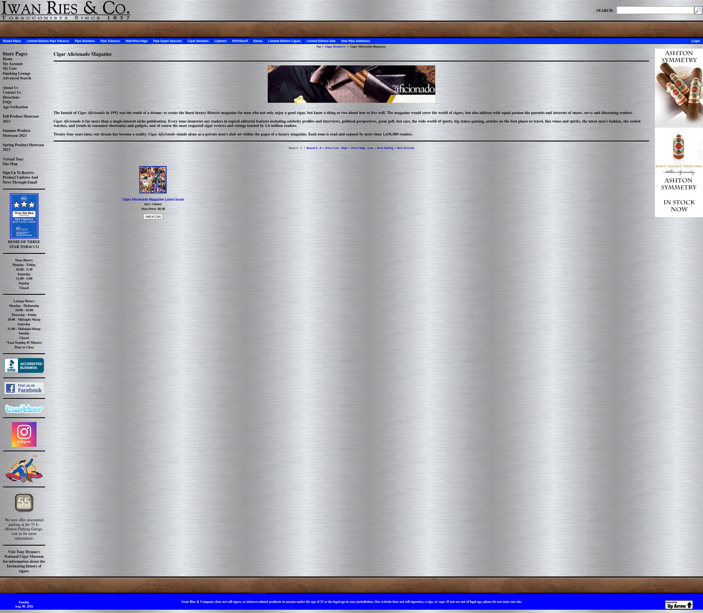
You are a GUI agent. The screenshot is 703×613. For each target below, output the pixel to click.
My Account (13, 63)
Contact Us (12, 92)
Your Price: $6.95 (153, 208)
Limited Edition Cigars (284, 41)
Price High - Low (362, 147)
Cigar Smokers (198, 41)
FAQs (7, 102)
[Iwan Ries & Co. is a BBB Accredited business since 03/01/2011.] (24, 371)
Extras (258, 41)
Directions (11, 97)
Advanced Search (17, 78)
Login (695, 41)
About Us (10, 87)
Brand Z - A (314, 147)
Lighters (220, 41)
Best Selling (385, 147)
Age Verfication (15, 107)
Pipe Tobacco (110, 41)
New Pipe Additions (355, 41)
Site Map (10, 164)
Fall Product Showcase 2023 (21, 118)
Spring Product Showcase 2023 (23, 147)
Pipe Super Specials (167, 41)
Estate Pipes (12, 41)
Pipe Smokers (85, 41)
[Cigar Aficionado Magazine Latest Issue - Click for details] (153, 192)
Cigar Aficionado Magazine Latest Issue (153, 199)
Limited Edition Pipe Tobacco (48, 41)
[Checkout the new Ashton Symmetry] (679, 215)
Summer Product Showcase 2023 (16, 133)
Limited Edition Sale (321, 41)
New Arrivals (405, 147)
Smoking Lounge (16, 73)
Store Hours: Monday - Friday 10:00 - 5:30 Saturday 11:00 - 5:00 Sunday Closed (24, 274)
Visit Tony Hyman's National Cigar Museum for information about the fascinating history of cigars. (24, 561)
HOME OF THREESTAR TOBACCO (24, 244)
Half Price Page (136, 41)
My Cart (10, 68)
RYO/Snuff (240, 41)
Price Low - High (336, 147)
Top (318, 46)
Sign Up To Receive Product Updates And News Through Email (20, 177)
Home (7, 59)
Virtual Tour (13, 159)
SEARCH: (605, 10)
